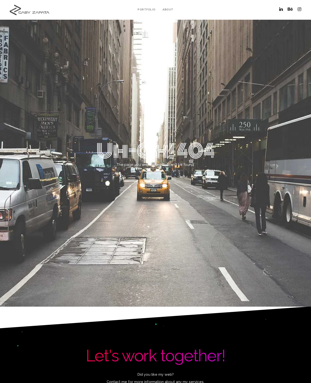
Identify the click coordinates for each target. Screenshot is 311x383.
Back (155, 179)
